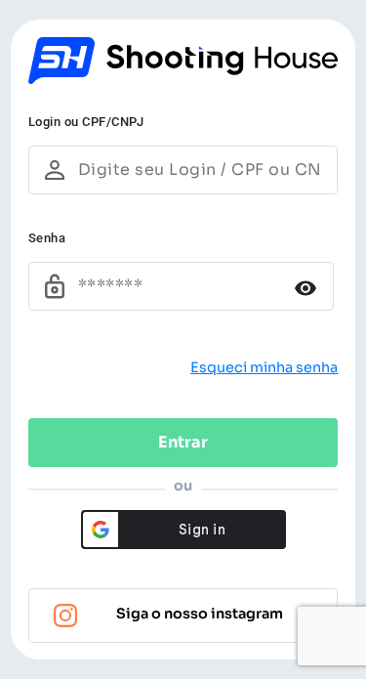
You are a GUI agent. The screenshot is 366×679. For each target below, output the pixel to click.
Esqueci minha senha (264, 367)
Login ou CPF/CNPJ (86, 121)
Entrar (183, 442)
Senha (47, 238)
